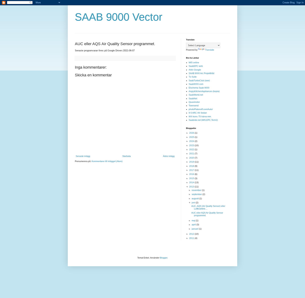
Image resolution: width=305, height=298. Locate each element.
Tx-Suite (193, 77)
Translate (209, 50)
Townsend (194, 105)
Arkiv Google (195, 70)
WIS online (194, 62)
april (194, 224)
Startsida (126, 156)
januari (195, 229)
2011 (192, 238)
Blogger (163, 258)
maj (194, 220)
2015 (192, 178)
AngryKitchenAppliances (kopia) (204, 91)
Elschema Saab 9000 (199, 88)
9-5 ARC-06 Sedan (198, 113)
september (197, 194)
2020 (192, 158)
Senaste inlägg (83, 156)
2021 (192, 153)
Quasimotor (194, 102)
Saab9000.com (196, 84)
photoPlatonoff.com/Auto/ (201, 109)
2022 (192, 149)
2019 (192, 162)
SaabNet (193, 98)
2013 (192, 187)
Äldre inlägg (169, 156)
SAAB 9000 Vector (118, 17)
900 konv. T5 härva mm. (200, 116)
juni (194, 202)
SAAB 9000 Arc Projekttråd (201, 73)
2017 (192, 170)
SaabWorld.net (196, 95)
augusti (195, 198)
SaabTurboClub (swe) (199, 80)
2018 (192, 166)
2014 (192, 182)
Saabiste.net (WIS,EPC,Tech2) (203, 120)
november (197, 190)
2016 (192, 174)
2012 (192, 234)
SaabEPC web (196, 66)
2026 (192, 133)
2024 (192, 141)
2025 (192, 137)
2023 (192, 145)
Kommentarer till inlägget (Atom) (107, 161)
